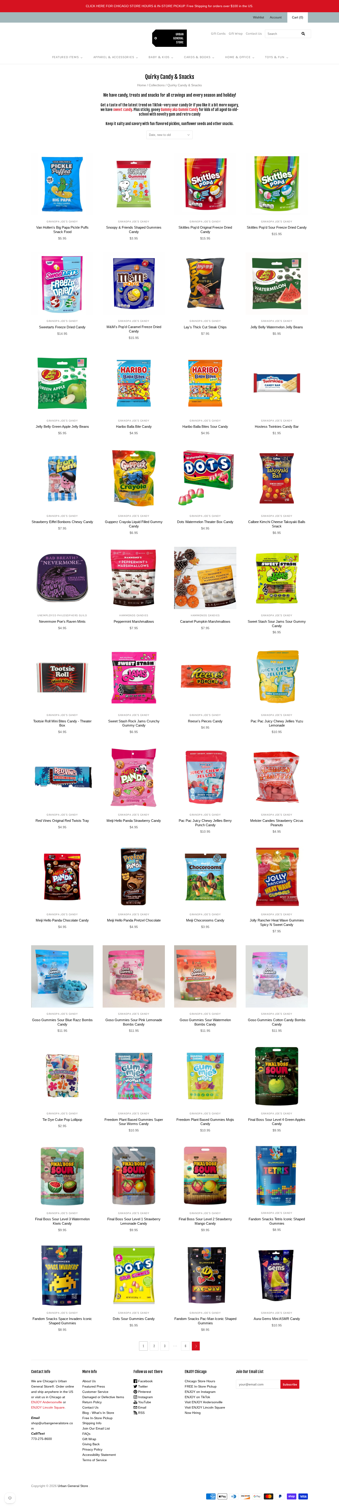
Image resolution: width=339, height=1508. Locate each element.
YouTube (144, 1402)
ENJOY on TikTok (197, 1397)
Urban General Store (73, 1486)
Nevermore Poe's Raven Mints (62, 621)
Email (141, 1407)
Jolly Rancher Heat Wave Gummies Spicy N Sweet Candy (277, 922)
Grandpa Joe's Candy (62, 221)
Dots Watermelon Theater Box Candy (205, 522)
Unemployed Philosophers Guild (62, 615)
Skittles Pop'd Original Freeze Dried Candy (205, 229)
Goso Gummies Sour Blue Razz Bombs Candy (62, 1022)
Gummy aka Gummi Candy (179, 109)
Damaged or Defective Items (103, 1397)
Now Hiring (193, 1413)
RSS (141, 1413)
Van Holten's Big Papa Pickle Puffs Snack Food (62, 229)
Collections (157, 85)
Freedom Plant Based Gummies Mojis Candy (205, 1122)
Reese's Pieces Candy (205, 721)
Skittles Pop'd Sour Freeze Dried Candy (277, 227)
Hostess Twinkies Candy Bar (277, 426)
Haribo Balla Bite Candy (134, 426)
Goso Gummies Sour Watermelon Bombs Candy (205, 1022)
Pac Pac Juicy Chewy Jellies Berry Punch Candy (205, 823)
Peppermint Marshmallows (134, 621)
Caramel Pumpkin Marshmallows (205, 621)
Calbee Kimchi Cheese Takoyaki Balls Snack (276, 524)
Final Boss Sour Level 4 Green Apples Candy (276, 1122)
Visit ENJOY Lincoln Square (205, 1407)
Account (276, 17)
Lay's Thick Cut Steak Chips (205, 327)
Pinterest (144, 1392)
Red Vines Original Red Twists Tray (62, 821)
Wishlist (258, 17)
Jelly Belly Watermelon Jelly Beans (276, 327)
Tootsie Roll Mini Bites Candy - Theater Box (62, 723)
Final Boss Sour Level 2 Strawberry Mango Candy (205, 1221)
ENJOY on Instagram (200, 1392)
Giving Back (91, 1444)
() (297, 17)
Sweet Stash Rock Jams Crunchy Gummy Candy (134, 723)
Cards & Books (197, 57)
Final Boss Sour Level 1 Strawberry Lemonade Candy (134, 1221)
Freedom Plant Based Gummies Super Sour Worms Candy (133, 1122)
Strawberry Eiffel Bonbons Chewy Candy (62, 522)
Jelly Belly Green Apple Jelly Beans (62, 426)
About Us (89, 1381)
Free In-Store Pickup (97, 1418)
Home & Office (237, 57)
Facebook (145, 1381)
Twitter (142, 1386)
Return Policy (92, 1402)
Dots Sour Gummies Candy (134, 1319)
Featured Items (65, 57)
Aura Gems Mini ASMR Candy (277, 1319)
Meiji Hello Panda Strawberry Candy (134, 821)
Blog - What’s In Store (98, 1413)
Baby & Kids (159, 57)
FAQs (86, 1434)
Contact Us (254, 34)
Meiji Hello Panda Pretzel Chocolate (134, 920)
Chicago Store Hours (200, 1381)
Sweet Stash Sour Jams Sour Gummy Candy (277, 623)
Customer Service (95, 1392)
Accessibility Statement (99, 1455)
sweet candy (122, 109)
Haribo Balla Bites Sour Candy (205, 426)
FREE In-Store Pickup (201, 1386)
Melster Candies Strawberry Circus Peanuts (276, 823)
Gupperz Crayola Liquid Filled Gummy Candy (134, 524)
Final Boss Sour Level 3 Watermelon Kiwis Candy (62, 1221)
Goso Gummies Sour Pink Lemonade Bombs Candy (133, 1022)
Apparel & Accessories (113, 57)
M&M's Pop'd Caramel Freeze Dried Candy (134, 329)
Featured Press (93, 1386)
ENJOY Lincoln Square (48, 1407)
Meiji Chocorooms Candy (205, 920)
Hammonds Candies (133, 615)
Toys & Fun (274, 57)
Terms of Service (94, 1460)
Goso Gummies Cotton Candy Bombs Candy (277, 1022)
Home (141, 85)
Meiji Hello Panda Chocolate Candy (62, 920)
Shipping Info (91, 1423)
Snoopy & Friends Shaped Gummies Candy (133, 229)
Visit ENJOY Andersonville (204, 1402)
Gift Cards (218, 34)
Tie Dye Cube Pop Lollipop (62, 1120)
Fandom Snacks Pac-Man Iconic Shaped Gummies (205, 1321)
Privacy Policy (92, 1449)
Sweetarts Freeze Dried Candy (62, 327)
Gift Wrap (236, 34)
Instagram (145, 1397)
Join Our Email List (96, 1428)
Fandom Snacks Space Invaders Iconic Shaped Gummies (62, 1321)
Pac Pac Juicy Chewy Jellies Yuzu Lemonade (277, 723)
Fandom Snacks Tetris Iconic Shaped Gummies (277, 1221)
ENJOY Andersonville (46, 1402)
